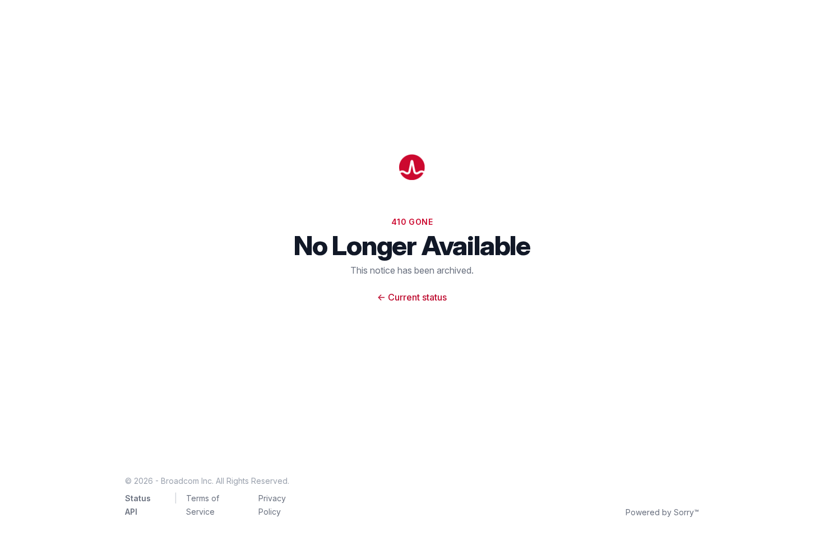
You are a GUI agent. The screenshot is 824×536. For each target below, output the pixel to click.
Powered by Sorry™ (662, 512)
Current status (412, 297)
